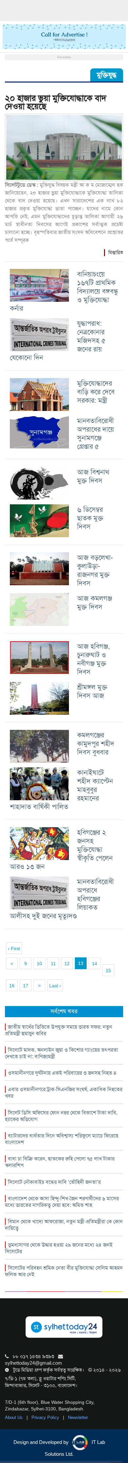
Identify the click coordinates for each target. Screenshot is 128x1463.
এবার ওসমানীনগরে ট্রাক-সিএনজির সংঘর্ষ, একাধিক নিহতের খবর (63, 1092)
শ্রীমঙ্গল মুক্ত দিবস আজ (92, 691)
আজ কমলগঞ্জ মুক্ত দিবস (94, 602)
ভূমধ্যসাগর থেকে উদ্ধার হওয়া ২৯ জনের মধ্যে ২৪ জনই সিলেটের (59, 1248)
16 (11, 985)
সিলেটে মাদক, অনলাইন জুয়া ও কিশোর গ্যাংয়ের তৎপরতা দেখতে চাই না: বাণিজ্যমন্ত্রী (61, 1053)
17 (25, 985)
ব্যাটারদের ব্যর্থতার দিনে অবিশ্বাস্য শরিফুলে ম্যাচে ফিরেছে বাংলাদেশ (61, 1139)
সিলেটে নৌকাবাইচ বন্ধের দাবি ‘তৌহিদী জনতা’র (54, 1182)
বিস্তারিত (115, 252)
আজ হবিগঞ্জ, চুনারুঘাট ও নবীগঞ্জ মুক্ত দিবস (93, 659)
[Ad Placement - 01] (64, 36)
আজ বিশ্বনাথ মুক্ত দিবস (93, 476)
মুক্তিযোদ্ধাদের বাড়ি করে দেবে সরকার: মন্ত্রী (96, 392)
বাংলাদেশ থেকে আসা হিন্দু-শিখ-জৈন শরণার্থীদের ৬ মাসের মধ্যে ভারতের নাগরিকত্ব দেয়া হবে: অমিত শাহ (62, 1202)
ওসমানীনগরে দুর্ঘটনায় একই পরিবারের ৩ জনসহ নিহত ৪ (62, 1072)
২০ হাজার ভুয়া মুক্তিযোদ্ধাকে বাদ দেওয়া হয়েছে (55, 102)
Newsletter (78, 1417)
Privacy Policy (46, 1417)
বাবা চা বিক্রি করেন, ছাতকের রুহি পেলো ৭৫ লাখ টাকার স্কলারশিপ (60, 1162)
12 (67, 963)
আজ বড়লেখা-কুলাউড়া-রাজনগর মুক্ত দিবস (95, 570)
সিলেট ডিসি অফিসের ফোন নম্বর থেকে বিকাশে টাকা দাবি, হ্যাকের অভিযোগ (61, 1116)
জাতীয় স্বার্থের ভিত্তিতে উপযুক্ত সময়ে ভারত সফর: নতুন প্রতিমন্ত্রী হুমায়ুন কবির (58, 1030)
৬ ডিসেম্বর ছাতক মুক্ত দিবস (90, 518)
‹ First (14, 948)
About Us (14, 1417)
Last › (55, 985)
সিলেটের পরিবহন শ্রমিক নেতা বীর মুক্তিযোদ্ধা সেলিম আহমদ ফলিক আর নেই (64, 1271)
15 (108, 970)
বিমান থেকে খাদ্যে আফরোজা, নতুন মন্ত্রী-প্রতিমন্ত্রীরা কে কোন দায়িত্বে (64, 1225)
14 (94, 963)
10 (39, 963)
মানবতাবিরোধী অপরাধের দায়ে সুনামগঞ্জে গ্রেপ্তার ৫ (95, 433)
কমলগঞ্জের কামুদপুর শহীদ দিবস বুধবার (95, 743)
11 (53, 963)
